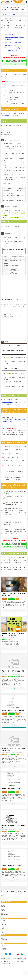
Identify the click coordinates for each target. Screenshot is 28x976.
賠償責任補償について (4, 914)
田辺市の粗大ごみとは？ (11, 34)
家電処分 (18, 676)
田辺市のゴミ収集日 (7, 402)
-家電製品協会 (3, 948)
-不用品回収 (3, 920)
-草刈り (2, 932)
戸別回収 (22, 37)
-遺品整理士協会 (3, 949)
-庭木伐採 (2, 929)
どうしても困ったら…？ (11, 50)
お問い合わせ (3, 913)
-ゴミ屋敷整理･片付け (4, 923)
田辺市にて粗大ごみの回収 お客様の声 (12, 865)
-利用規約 (2, 938)
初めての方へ (3, 905)
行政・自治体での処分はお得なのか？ (14, 48)
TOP (14, 892)
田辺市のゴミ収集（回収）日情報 (13, 42)
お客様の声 (5, 598)
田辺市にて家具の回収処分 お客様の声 (12, 788)
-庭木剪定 (2, 931)
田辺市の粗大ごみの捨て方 (11, 37)
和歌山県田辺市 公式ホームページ (13, 45)
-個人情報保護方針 (4, 939)
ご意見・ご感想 (3, 910)
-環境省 (2, 945)
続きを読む (14, 610)
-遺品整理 (2, 921)
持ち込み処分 (8, 39)
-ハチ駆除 (2, 928)
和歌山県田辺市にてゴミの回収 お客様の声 (13, 710)
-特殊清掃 (2, 927)
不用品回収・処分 (11, 598)
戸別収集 (21, 113)
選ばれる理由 (3, 906)
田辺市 (17, 598)
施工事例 (2, 909)
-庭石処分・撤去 (3, 924)
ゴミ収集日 (5, 639)
